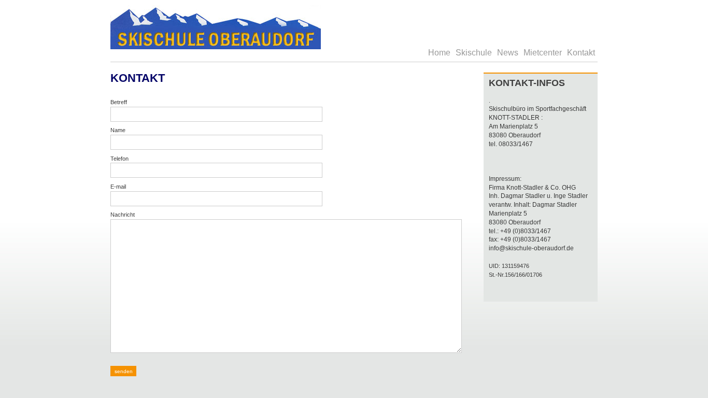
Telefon (119, 158)
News (507, 53)
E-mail (118, 186)
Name (117, 130)
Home (439, 53)
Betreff (118, 102)
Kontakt (581, 53)
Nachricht (122, 214)
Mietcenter (542, 53)
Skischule (474, 53)
